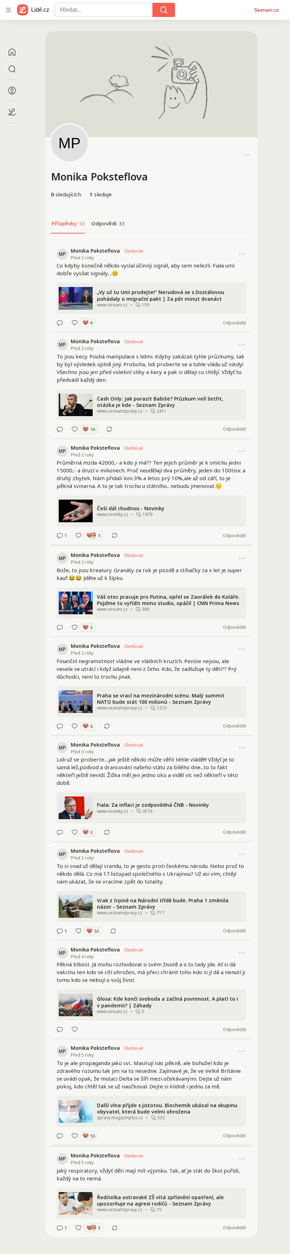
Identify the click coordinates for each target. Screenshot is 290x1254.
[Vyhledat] (163, 10)
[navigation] (8, 10)
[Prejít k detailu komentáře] (60, 323)
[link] (151, 287)
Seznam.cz (266, 10)
